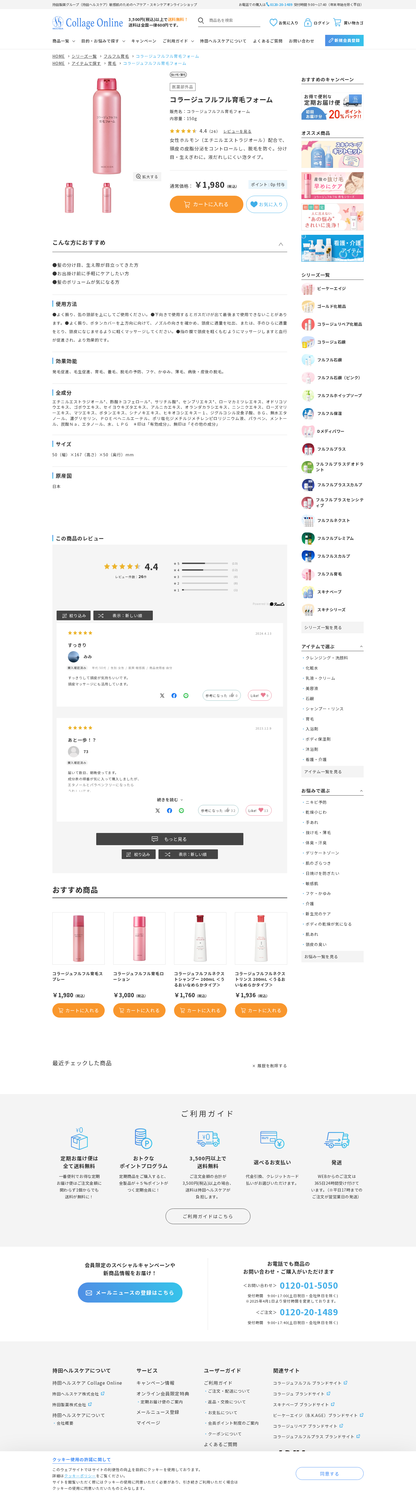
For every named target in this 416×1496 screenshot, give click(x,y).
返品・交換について (227, 1402)
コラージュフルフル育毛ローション (138, 976)
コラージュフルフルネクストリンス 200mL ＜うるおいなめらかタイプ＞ (260, 979)
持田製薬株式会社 (69, 1404)
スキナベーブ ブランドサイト (301, 1404)
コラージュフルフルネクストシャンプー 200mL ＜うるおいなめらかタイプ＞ (199, 979)
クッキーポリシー (80, 1475)
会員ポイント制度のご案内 (233, 1423)
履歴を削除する (272, 1065)
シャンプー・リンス (325, 708)
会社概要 (65, 1423)
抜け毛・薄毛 (318, 832)
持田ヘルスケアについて (223, 41)
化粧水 (312, 668)
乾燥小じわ (316, 812)
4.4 (151, 567)
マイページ (148, 1422)
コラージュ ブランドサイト (299, 1394)
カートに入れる (211, 204)
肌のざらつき (318, 863)
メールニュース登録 (157, 1411)
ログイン (322, 22)
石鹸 (310, 698)
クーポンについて (225, 1434)
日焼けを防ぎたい (323, 873)
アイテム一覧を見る (323, 771)
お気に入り (289, 22)
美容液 (312, 688)
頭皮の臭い (316, 944)
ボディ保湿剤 (318, 739)
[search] (201, 21)
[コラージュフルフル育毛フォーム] (106, 126)
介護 (310, 903)
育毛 (310, 719)
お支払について (223, 1412)
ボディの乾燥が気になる (329, 924)
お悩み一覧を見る (321, 956)
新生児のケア (318, 914)
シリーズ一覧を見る (323, 627)
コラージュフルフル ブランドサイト (307, 1383)
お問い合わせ (301, 41)
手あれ (312, 822)
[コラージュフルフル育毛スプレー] (78, 938)
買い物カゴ (354, 22)
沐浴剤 (312, 749)
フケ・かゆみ (318, 893)
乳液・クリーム (320, 678)
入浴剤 (312, 729)
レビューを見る (237, 131)
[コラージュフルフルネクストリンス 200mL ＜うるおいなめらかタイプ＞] (261, 938)
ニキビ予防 (316, 802)
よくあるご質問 (268, 41)
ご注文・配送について (229, 1391)
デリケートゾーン (322, 853)
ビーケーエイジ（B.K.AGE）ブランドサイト (315, 1415)
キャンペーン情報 (155, 1382)
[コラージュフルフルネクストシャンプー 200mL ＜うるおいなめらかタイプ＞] (200, 938)
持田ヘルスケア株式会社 (75, 1394)
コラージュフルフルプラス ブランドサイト (314, 1436)
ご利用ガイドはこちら (208, 1216)
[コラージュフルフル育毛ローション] (139, 938)
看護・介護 (316, 759)
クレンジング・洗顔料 (327, 657)
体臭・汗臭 (316, 842)
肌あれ (312, 934)
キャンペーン (143, 41)
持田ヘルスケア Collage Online (87, 1382)
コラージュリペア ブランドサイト (305, 1426)
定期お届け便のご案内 (162, 1402)
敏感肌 (312, 883)
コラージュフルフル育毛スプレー (77, 976)
